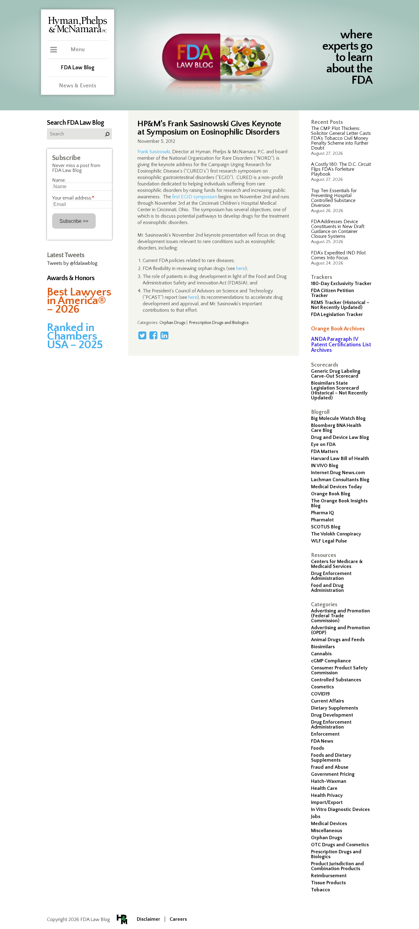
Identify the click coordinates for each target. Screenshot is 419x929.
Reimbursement (329, 875)
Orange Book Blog (330, 494)
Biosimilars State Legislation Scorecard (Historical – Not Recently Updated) (339, 390)
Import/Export (327, 802)
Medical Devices (329, 823)
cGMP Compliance (331, 661)
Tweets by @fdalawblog (72, 263)
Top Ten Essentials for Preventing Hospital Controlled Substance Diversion (334, 198)
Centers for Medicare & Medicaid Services (337, 564)
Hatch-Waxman (328, 781)
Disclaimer (148, 919)
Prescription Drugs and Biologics (336, 854)
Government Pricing (333, 774)
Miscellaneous (326, 830)
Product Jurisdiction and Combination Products (337, 866)
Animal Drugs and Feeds (337, 639)
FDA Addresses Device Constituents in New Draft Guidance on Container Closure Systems (337, 229)
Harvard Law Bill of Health (340, 458)
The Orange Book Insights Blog (339, 503)
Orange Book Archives (338, 329)
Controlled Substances (336, 680)
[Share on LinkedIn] (164, 335)
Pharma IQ (322, 513)
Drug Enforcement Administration (331, 576)
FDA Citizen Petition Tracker (332, 293)
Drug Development (332, 715)
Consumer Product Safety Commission (339, 670)
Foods (317, 748)
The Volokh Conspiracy (336, 534)
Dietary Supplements (334, 708)
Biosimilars (323, 646)
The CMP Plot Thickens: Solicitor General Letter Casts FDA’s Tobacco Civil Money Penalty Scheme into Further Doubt (341, 138)
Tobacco (320, 890)
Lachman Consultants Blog (340, 479)
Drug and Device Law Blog (340, 437)
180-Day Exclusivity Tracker (341, 283)
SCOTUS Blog (325, 527)
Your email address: (73, 198)
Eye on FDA (323, 444)
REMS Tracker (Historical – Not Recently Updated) (340, 305)
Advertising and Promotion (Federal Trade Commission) (340, 615)
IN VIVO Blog (324, 465)
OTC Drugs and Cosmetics (340, 844)
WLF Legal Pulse (329, 541)
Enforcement (325, 734)
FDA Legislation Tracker (337, 314)
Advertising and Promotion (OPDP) (340, 630)
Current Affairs (327, 701)
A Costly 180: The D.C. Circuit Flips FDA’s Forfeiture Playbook (341, 169)
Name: (59, 180)
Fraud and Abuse (329, 767)
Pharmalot (322, 520)
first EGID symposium (194, 197)
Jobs (315, 816)
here (240, 268)
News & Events (77, 86)
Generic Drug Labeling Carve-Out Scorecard (335, 373)
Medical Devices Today (336, 486)
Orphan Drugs (326, 837)
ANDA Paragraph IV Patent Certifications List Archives (341, 344)
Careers (178, 919)
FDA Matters (324, 451)
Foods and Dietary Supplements (331, 757)
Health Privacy (327, 795)
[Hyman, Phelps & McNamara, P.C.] (77, 32)
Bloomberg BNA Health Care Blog (336, 428)
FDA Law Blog (77, 67)
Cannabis (321, 654)
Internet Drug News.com (338, 472)
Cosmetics (322, 687)
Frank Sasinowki (153, 151)
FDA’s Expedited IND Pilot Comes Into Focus (338, 255)
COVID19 (320, 694)
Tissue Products (328, 882)
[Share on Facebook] (153, 335)
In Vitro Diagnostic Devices (340, 809)
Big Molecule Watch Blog (338, 418)
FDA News (322, 741)
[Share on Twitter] (142, 335)
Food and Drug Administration (327, 588)
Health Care (324, 788)
